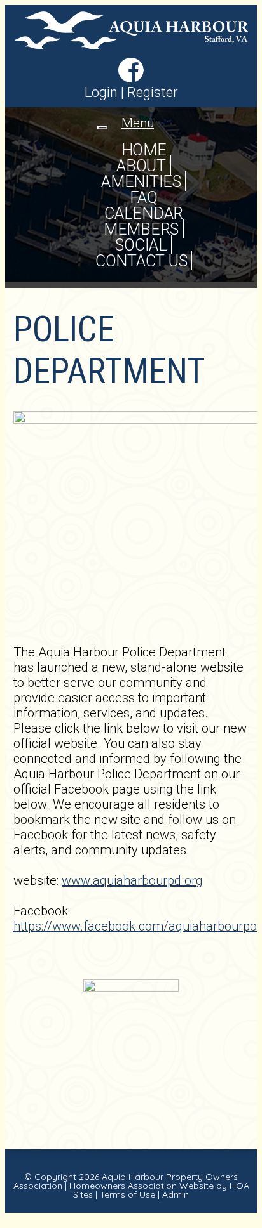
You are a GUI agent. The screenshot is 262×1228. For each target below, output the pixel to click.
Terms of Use (127, 1194)
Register (152, 92)
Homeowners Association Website (141, 1185)
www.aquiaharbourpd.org (132, 880)
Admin (175, 1194)
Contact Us (141, 261)
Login (101, 92)
